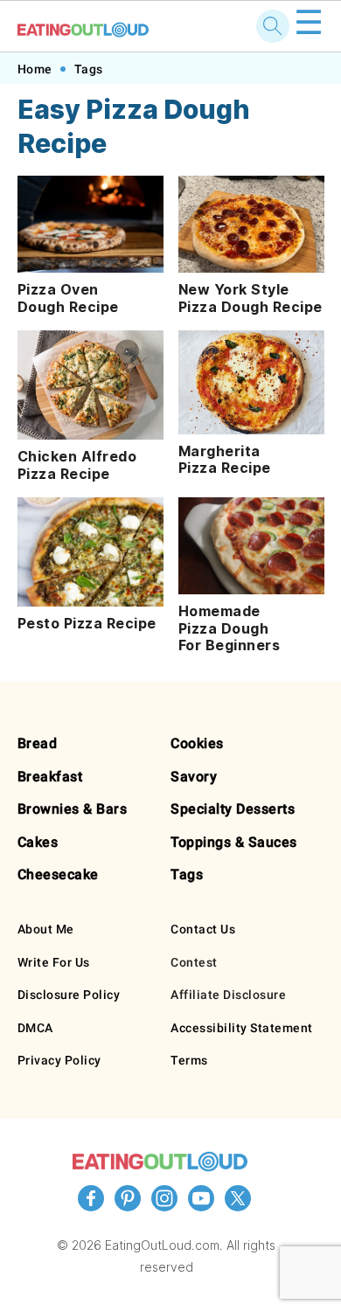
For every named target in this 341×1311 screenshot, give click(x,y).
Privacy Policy (59, 1060)
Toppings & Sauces (233, 842)
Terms (189, 1060)
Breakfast (50, 776)
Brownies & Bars (72, 809)
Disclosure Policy (69, 995)
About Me (45, 929)
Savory (193, 776)
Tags (88, 69)
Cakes (38, 842)
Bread (37, 743)
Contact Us (202, 929)
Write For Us (53, 962)
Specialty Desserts (232, 809)
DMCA (35, 1028)
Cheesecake (58, 874)
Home (34, 69)
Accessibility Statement (241, 1028)
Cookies (197, 743)
